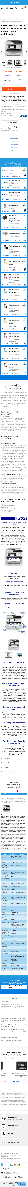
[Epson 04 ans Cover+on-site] (4, 182)
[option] (14, 48)
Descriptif (14, 141)
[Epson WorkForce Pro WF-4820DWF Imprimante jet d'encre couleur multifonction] (14, 1065)
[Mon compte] (22, 8)
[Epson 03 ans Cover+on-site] (4, 170)
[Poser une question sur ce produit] (16, 130)
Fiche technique (14, 144)
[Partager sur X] (17, 127)
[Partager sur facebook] (14, 127)
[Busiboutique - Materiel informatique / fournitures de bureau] (11, 8)
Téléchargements (14, 147)
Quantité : (5, 80)
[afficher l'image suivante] (25, 645)
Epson (4, 113)
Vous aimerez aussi (14, 153)
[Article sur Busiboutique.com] (10, 128)
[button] (26, 655)
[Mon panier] (26, 8)
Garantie (14, 150)
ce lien (24, 1031)
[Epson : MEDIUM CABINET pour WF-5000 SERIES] (4, 205)
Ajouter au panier (15, 89)
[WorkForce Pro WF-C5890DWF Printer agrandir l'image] (14, 622)
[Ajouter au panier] (25, 175)
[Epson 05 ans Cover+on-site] (4, 194)
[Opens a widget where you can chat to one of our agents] (22, 1184)
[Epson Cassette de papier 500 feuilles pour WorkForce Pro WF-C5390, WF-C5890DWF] (4, 233)
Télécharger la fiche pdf (11, 122)
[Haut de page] (14, 156)
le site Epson (22, 1007)
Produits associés (14, 138)
